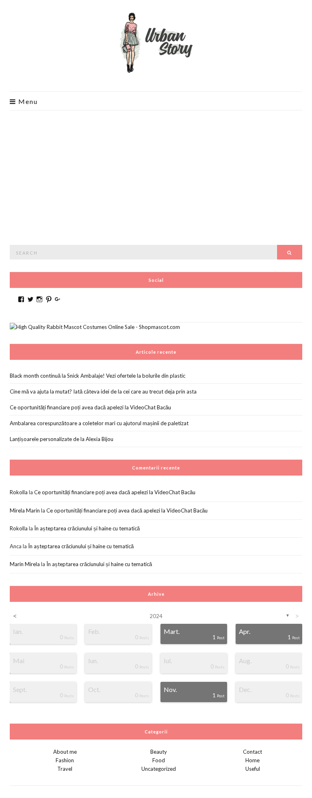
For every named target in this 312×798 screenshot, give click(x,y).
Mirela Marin (25, 510)
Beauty (158, 751)
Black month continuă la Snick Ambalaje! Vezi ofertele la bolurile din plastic (97, 375)
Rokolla (19, 492)
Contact (252, 751)
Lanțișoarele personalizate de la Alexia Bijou (61, 439)
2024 (156, 616)
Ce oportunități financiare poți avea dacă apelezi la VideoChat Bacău (90, 407)
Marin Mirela (25, 564)
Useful (252, 769)
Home (252, 760)
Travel (64, 769)
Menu (27, 101)
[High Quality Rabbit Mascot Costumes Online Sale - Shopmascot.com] (95, 326)
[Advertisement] (156, 171)
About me (65, 751)
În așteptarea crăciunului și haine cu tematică (87, 528)
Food (158, 760)
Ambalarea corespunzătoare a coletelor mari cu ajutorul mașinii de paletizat (99, 423)
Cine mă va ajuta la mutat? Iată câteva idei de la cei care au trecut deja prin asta (103, 391)
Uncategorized (158, 769)
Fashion (65, 760)
